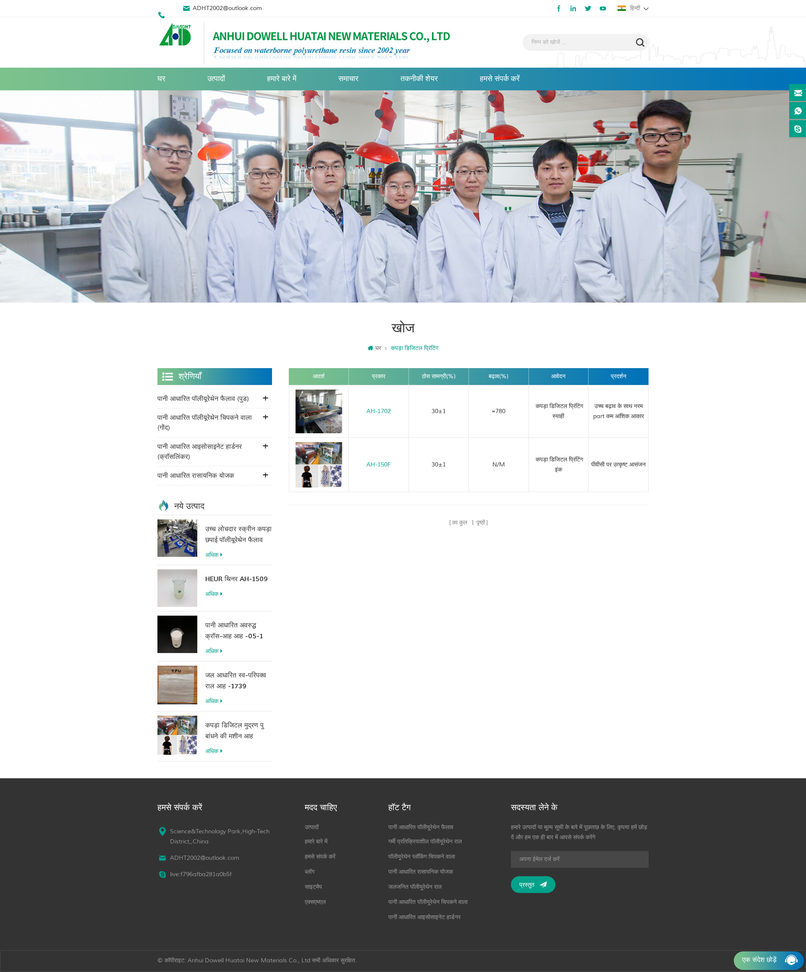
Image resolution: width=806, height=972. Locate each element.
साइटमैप (313, 886)
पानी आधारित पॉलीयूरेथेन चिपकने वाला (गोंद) (204, 423)
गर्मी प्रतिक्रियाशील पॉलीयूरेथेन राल (425, 841)
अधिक (211, 554)
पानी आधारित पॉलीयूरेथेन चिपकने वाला (428, 902)
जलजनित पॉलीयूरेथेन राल (415, 886)
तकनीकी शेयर (419, 79)
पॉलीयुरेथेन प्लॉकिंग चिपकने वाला (421, 856)
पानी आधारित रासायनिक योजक (195, 476)
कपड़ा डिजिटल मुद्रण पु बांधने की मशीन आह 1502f (234, 731)
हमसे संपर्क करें (500, 79)
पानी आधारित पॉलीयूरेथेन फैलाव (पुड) (203, 399)
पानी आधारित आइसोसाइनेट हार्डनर (424, 917)
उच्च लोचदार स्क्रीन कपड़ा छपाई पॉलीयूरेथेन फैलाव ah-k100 (238, 535)
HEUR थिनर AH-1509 (236, 579)
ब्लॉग (309, 871)
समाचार (348, 79)
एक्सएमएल (315, 902)
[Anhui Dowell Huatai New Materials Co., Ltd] (176, 35)
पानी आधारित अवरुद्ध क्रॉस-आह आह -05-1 (234, 630)
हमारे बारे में (281, 79)
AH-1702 (378, 411)
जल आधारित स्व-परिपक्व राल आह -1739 (235, 680)
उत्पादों (216, 79)
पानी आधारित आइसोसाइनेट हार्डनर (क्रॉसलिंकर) (199, 452)
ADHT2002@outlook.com (227, 8)
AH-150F (378, 464)
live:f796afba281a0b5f (201, 874)
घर (161, 79)
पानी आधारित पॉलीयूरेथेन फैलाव (420, 827)
